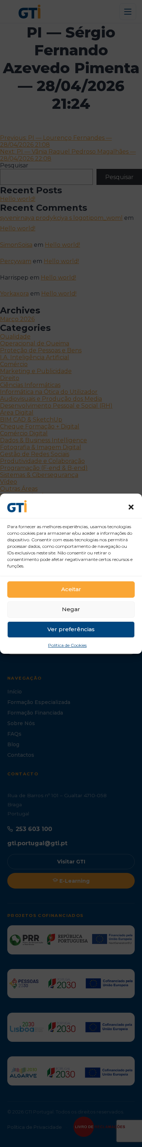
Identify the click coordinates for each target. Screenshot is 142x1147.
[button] (131, 507)
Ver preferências (71, 629)
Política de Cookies (67, 645)
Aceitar (71, 589)
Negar (71, 609)
